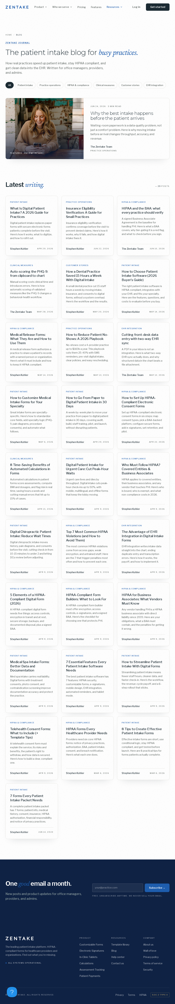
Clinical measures (105, 85)
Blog (114, 950)
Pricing (81, 7)
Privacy (119, 994)
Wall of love (149, 950)
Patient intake (25, 85)
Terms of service (153, 963)
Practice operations (50, 85)
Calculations (86, 963)
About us (148, 944)
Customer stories (130, 85)
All (9, 85)
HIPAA (142, 994)
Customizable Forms (91, 944)
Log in (136, 7)
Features (96, 7)
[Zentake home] (17, 7)
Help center (118, 957)
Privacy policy (151, 957)
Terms (131, 994)
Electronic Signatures (91, 950)
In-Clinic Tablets (88, 957)
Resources (113, 6)
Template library (120, 944)
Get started (157, 7)
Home (8, 35)
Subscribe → (157, 887)
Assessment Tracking (92, 969)
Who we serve (60, 6)
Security (148, 969)
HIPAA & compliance (78, 85)
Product (39, 6)
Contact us (117, 963)
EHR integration (154, 85)
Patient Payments (89, 975)
